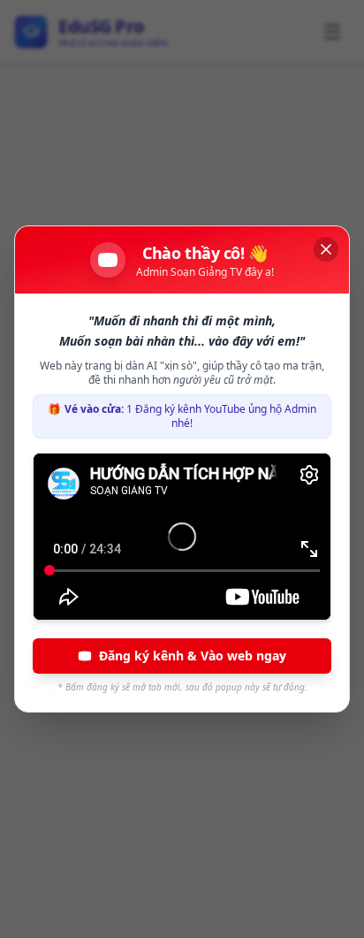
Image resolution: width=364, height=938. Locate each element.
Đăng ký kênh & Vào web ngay (192, 655)
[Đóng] (326, 249)
